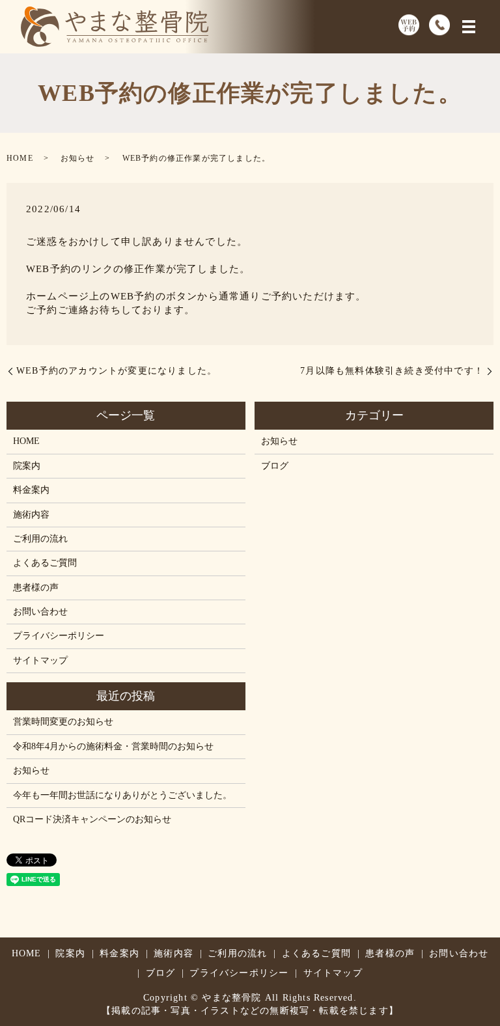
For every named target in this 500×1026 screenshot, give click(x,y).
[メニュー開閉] (468, 26)
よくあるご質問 (45, 563)
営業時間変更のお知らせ (63, 722)
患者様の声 (36, 587)
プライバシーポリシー (58, 636)
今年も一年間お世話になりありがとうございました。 (122, 795)
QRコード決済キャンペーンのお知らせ (92, 819)
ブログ (274, 466)
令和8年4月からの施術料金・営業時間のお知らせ (113, 746)
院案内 (26, 466)
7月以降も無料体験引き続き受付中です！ (392, 371)
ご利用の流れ (40, 539)
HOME (20, 158)
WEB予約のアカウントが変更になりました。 (116, 371)
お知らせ (78, 158)
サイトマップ (40, 660)
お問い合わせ (40, 612)
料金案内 (31, 490)
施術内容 (31, 515)
